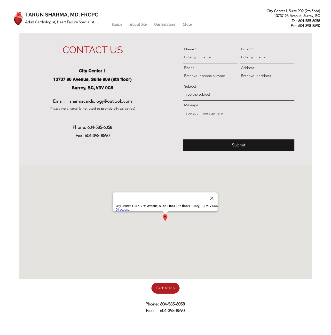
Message (191, 105)
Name (189, 49)
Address (247, 67)
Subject (190, 86)
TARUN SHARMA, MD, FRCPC (61, 14)
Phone (189, 67)
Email (245, 49)
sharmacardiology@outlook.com (101, 101)
